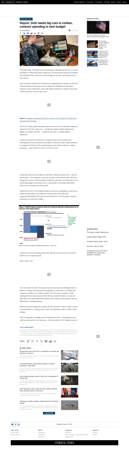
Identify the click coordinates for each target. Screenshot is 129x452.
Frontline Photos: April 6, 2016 (97, 241)
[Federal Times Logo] (22, 2)
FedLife (119, 2)
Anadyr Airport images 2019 (96, 237)
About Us (95, 432)
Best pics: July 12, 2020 (95, 246)
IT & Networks (99, 2)
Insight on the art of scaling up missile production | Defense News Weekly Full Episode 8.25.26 (103, 54)
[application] (98, 27)
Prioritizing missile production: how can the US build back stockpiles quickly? (103, 62)
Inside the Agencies (79, 2)
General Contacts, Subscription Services (76, 434)
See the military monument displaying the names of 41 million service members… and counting (103, 44)
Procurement (89, 2)
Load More (49, 413)
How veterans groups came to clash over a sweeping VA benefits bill (39, 377)
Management (26, 19)
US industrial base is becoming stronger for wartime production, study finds (37, 364)
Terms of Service (15, 434)
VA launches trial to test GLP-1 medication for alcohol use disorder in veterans (39, 352)
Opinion (124, 2)
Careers (95, 434)
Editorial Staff (69, 437)
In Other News (25, 348)
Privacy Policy (15, 432)
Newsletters (41, 432)
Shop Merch (41, 434)
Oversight (107, 2)
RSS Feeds (41, 437)
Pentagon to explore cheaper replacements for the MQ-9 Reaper (39, 402)
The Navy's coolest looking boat (97, 232)
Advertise (68, 432)
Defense (113, 2)
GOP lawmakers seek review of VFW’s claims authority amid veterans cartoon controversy (38, 390)
